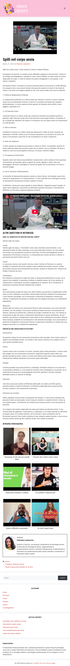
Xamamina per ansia (10, 627)
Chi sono (42, 663)
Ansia (7, 561)
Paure (5, 598)
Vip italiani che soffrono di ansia (14, 621)
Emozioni (6, 595)
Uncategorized (8, 608)
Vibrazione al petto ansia (12, 624)
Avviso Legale (50, 663)
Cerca (62, 578)
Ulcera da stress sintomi (12, 633)
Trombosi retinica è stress (14, 564)
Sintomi (5, 601)
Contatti (35, 663)
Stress (5, 605)
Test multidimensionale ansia (13, 630)
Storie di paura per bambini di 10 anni (19, 567)
